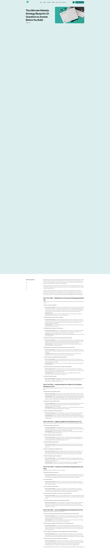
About (44, 2)
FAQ (60, 2)
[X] (26, 284)
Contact (64, 2)
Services (53, 2)
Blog (57, 2)
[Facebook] (26, 282)
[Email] (26, 289)
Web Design (28, 22)
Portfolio (49, 2)
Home (41, 2)
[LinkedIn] (26, 286)
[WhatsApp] (26, 287)
